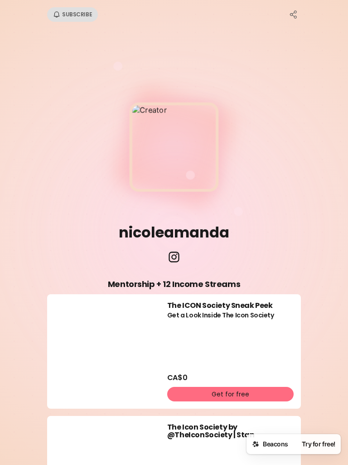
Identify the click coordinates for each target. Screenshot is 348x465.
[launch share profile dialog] (293, 14)
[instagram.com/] (174, 258)
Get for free (230, 394)
